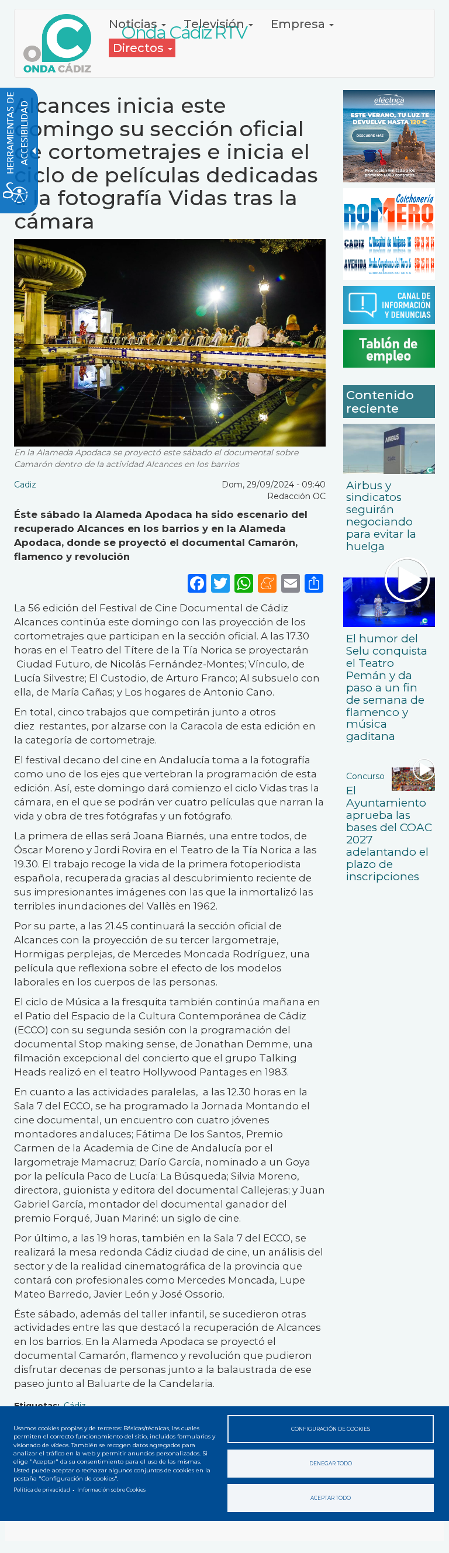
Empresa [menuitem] (299, 24)
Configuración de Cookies (330, 1429)
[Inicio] (61, 43)
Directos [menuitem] (140, 48)
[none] (314, 583)
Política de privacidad (41, 1490)
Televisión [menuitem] (215, 24)
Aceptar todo (330, 1498)
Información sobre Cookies (111, 1490)
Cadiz (25, 484)
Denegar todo (330, 1463)
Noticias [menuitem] (134, 24)
